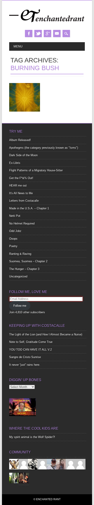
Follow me (19, 305)
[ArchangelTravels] (24, 463)
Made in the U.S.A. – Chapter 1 (29, 208)
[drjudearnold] (61, 463)
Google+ (47, 33)
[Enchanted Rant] (47, 25)
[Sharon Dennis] (42, 463)
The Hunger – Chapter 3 (24, 269)
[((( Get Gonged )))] (24, 477)
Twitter (38, 33)
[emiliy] (80, 463)
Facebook (28, 33)
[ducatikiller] (33, 463)
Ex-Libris (14, 163)
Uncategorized (18, 276)
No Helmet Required (22, 223)
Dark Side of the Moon (23, 155)
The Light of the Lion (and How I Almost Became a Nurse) (45, 334)
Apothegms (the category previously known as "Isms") (43, 147)
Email (57, 33)
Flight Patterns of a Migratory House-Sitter (36, 170)
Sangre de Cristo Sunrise (25, 357)
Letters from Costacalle (24, 200)
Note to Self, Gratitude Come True (30, 342)
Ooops (13, 238)
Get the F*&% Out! (21, 178)
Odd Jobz (15, 231)
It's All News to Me (21, 193)
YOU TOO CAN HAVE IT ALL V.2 (30, 349)
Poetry (13, 246)
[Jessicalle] (14, 477)
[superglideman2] (52, 463)
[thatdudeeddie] (71, 463)
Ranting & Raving (20, 253)
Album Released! (20, 140)
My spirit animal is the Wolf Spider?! (32, 437)
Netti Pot (14, 215)
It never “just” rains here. (24, 364)
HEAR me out (18, 185)
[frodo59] (14, 463)
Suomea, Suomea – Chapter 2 (28, 261)
